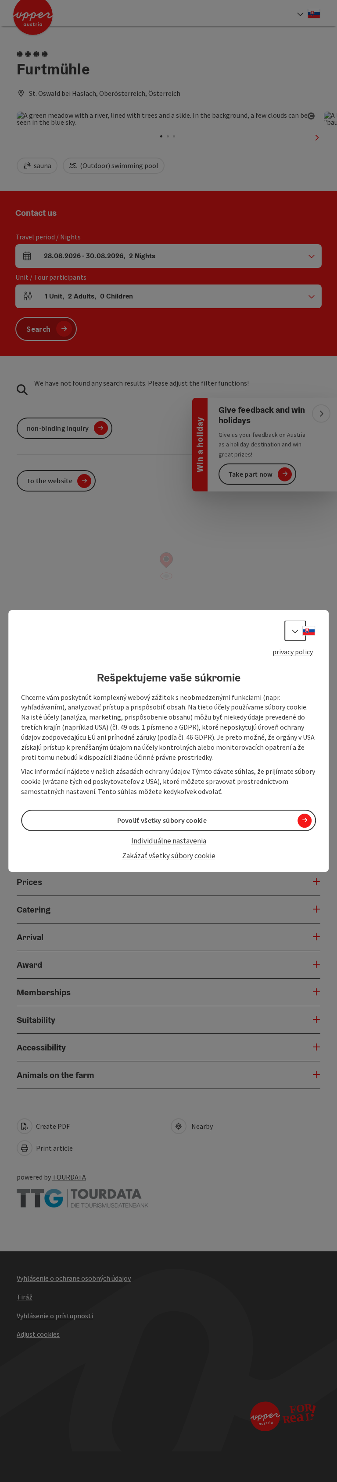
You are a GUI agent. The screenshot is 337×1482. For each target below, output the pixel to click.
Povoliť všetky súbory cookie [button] (162, 820)
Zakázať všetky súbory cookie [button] (168, 856)
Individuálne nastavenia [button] (168, 841)
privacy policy (292, 651)
